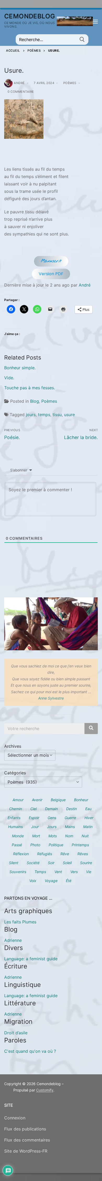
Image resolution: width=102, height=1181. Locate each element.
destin (71, 808)
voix (32, 880)
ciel (33, 808)
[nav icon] (95, 21)
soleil (67, 862)
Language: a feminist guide (31, 958)
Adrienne (13, 940)
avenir (37, 800)
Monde (18, 836)
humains (15, 826)
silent (13, 862)
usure (69, 414)
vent (58, 871)
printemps (80, 845)
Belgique (58, 800)
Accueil (13, 50)
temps (44, 414)
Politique (56, 845)
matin (88, 826)
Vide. (9, 377)
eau (88, 808)
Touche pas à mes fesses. (29, 387)
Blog (34, 401)
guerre (70, 817)
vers (74, 871)
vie (88, 871)
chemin (15, 808)
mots (52, 836)
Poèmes (34, 50)
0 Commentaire (20, 92)
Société (33, 862)
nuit (85, 836)
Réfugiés (44, 854)
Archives (12, 746)
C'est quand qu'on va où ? (30, 1051)
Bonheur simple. (20, 367)
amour (18, 800)
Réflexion (21, 854)
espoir (34, 817)
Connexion (14, 1117)
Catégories (15, 772)
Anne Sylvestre (51, 698)
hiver (88, 817)
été (68, 880)
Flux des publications (25, 1128)
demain (51, 808)
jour (35, 826)
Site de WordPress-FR (25, 1151)
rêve (64, 854)
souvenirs (17, 871)
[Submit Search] (82, 39)
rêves (82, 854)
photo (35, 845)
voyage (51, 880)
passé (17, 845)
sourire (86, 862)
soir (51, 862)
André (19, 83)
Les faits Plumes (20, 921)
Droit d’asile (15, 1032)
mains (70, 826)
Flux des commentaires (27, 1140)
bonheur (81, 800)
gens (52, 817)
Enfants (14, 817)
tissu (57, 414)
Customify (44, 1090)
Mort (36, 836)
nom (69, 836)
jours (31, 414)
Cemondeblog (29, 16)
